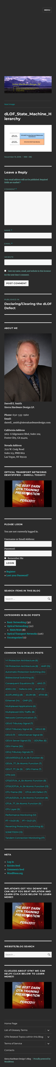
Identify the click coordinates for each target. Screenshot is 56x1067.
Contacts (9, 1050)
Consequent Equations (19, 683)
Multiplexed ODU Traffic (20, 712)
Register (10, 571)
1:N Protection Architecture (21, 666)
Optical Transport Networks (22, 633)
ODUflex (40, 740)
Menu (47, 10)
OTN (10, 775)
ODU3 (10, 735)
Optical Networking (17, 626)
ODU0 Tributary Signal (19, 723)
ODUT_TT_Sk (14, 769)
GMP (27, 700)
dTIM (43, 695)
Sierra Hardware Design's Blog (17, 1059)
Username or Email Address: (19, 539)
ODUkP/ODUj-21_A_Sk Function (24, 757)
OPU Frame (33, 769)
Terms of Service (13, 1043)
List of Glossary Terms (15, 1030)
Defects (25, 689)
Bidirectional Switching (19, 677)
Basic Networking (16, 622)
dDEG (10, 689)
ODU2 (40, 729)
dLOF (39, 689)
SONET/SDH (14, 832)
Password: (9, 548)
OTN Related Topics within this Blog (23, 1037)
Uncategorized (15, 637)
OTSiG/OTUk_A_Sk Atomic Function (26, 786)
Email (8, 244)
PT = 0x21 (29, 820)
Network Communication (21, 717)
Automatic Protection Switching (25, 672)
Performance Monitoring (20, 815)
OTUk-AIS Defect (36, 792)
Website (9, 257)
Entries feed (13, 865)
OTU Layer (12, 809)
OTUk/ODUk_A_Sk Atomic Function (26, 798)
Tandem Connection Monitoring (25, 838)
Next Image (9, 104)
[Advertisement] (28, 46)
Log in (10, 861)
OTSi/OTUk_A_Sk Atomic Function (25, 780)
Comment (10, 189)
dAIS (41, 683)
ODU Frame (14, 746)
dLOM (31, 695)
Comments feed (15, 869)
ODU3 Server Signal (30, 735)
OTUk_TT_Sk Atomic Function (23, 803)
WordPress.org (15, 873)
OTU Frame (13, 792)
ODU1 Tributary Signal (18, 729)
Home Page (10, 1023)
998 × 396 (28, 157)
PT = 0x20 (12, 820)
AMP (45, 666)
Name (8, 230)
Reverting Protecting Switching (24, 826)
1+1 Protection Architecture (21, 660)
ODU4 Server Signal (18, 740)
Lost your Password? (17, 575)
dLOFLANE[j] (14, 695)
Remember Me (15, 558)
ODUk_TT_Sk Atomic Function (23, 763)
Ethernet (12, 700)
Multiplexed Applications (20, 706)
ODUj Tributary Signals (19, 752)
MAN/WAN (16, 630)
